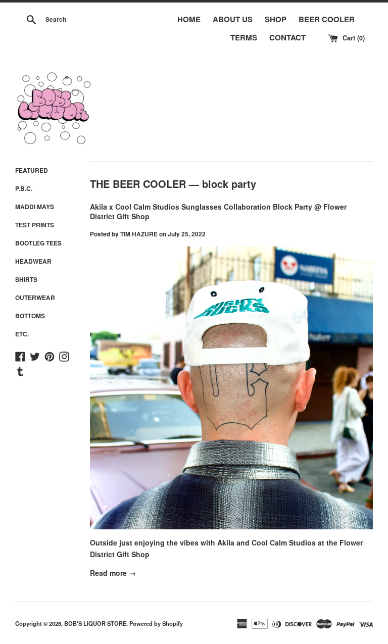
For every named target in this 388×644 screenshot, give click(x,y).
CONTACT (287, 37)
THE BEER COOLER (138, 184)
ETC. (22, 333)
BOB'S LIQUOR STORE (95, 623)
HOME (189, 19)
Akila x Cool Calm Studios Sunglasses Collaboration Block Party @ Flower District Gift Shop (218, 212)
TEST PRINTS (34, 224)
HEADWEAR (33, 261)
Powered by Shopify (156, 623)
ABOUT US (233, 19)
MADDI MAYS (34, 206)
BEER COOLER (327, 19)
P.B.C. (23, 188)
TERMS (243, 37)
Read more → (113, 573)
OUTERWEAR (35, 297)
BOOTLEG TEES (38, 242)
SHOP (275, 19)
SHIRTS (26, 279)
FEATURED (31, 170)
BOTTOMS (30, 315)
